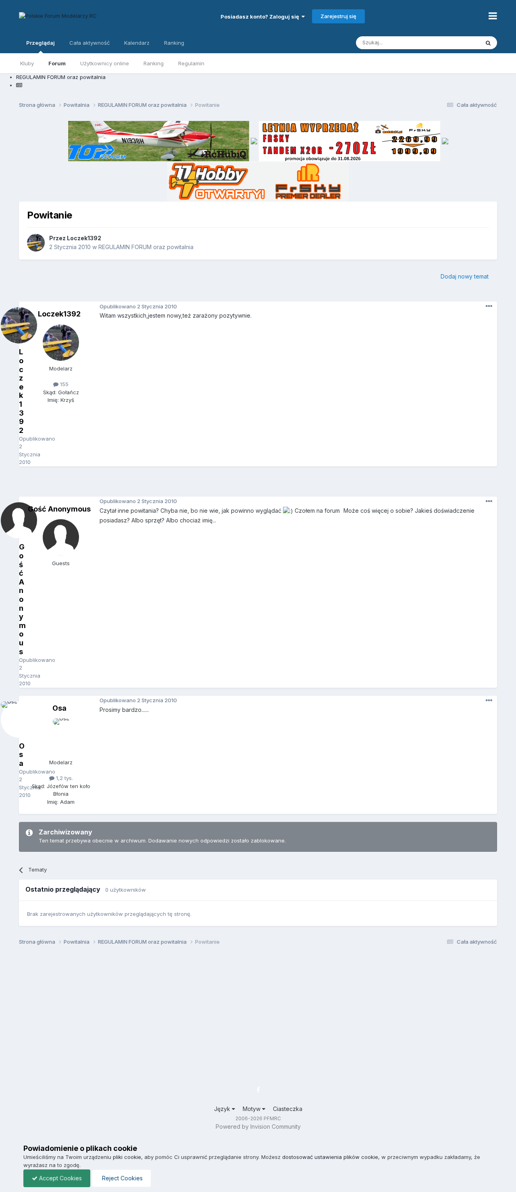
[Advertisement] (258, 484)
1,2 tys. (63, 778)
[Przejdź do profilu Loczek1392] (36, 243)
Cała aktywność (89, 43)
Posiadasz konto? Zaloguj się (261, 16)
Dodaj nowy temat (465, 276)
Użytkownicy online (104, 63)
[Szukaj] (488, 42)
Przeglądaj (40, 43)
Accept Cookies (59, 1178)
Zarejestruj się (338, 16)
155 (63, 384)
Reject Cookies (121, 1178)
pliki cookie (127, 1157)
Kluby (27, 63)
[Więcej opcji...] (489, 306)
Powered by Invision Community (258, 1126)
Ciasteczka (287, 1108)
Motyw (252, 1108)
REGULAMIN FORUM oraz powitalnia (146, 246)
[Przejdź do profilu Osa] (61, 736)
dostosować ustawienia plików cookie (330, 1157)
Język (223, 1108)
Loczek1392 (84, 238)
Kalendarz (137, 43)
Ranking (154, 63)
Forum (57, 63)
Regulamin (191, 63)
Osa (59, 708)
